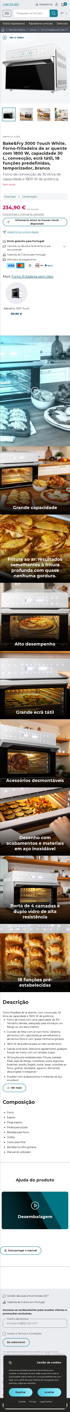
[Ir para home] (2, 29)
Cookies (22, 1401)
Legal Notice (46, 1401)
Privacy (33, 1401)
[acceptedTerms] (4, 1333)
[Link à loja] (11, 4)
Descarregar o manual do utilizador (23, 214)
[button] (65, 114)
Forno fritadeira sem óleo (32, 276)
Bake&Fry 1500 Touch (16, 308)
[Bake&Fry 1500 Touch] (16, 293)
